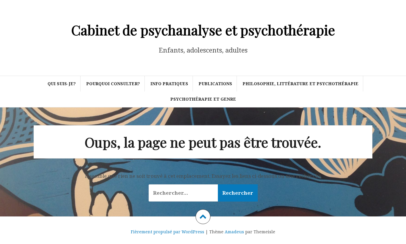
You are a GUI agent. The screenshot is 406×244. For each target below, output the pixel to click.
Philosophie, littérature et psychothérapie (300, 83)
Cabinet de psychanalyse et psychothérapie (203, 29)
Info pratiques (169, 83)
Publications (215, 83)
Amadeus (234, 232)
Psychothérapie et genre (203, 99)
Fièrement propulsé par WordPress (167, 232)
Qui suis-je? (62, 83)
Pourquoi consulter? (113, 83)
